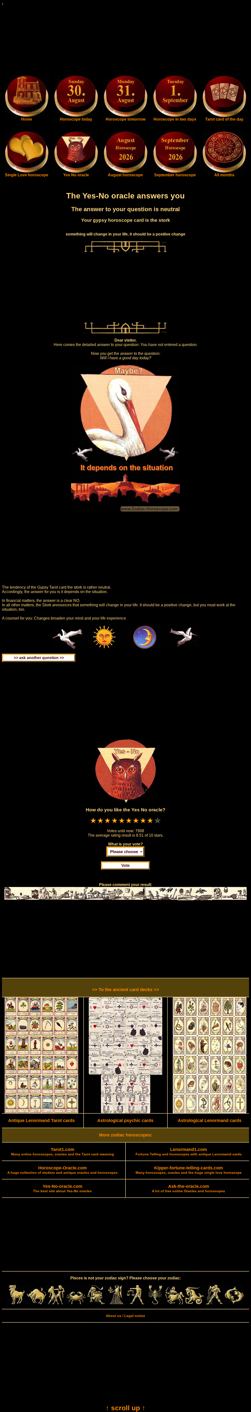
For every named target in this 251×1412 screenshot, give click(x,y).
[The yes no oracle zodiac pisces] (76, 172)
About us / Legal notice (125, 1316)
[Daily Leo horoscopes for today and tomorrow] (96, 1303)
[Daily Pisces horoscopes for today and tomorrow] (234, 1303)
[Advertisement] (125, 40)
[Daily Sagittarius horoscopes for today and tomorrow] (175, 1303)
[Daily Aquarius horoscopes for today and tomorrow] (214, 1303)
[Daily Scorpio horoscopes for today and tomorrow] (155, 1303)
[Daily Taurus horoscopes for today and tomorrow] (37, 1303)
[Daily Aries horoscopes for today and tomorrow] (17, 1303)
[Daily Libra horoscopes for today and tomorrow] (135, 1303)
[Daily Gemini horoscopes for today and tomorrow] (56, 1303)
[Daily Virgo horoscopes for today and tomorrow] (116, 1303)
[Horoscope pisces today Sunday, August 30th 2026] (27, 116)
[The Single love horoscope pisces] (27, 172)
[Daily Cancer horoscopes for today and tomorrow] (76, 1303)
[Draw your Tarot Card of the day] (224, 116)
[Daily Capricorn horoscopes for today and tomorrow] (195, 1303)
